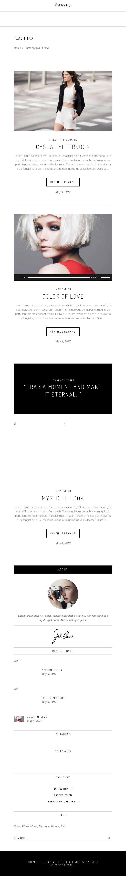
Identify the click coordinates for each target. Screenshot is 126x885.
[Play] (17, 277)
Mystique (44, 826)
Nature (55, 826)
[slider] (106, 277)
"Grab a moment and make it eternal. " (63, 390)
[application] (63, 277)
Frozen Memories (54, 698)
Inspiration (63, 289)
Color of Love (63, 296)
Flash (25, 826)
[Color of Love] (63, 244)
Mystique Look (63, 498)
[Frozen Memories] (26, 700)
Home (17, 47)
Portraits (61, 795)
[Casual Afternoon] (63, 101)
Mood (33, 826)
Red (63, 826)
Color (17, 826)
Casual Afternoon (63, 146)
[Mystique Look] (63, 452)
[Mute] (98, 277)
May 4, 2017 (63, 192)
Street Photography (63, 139)
